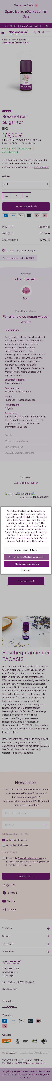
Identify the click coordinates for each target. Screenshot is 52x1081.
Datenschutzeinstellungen (26, 550)
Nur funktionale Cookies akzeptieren (26, 557)
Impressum (26, 570)
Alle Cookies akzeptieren (27, 564)
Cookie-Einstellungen (21, 538)
